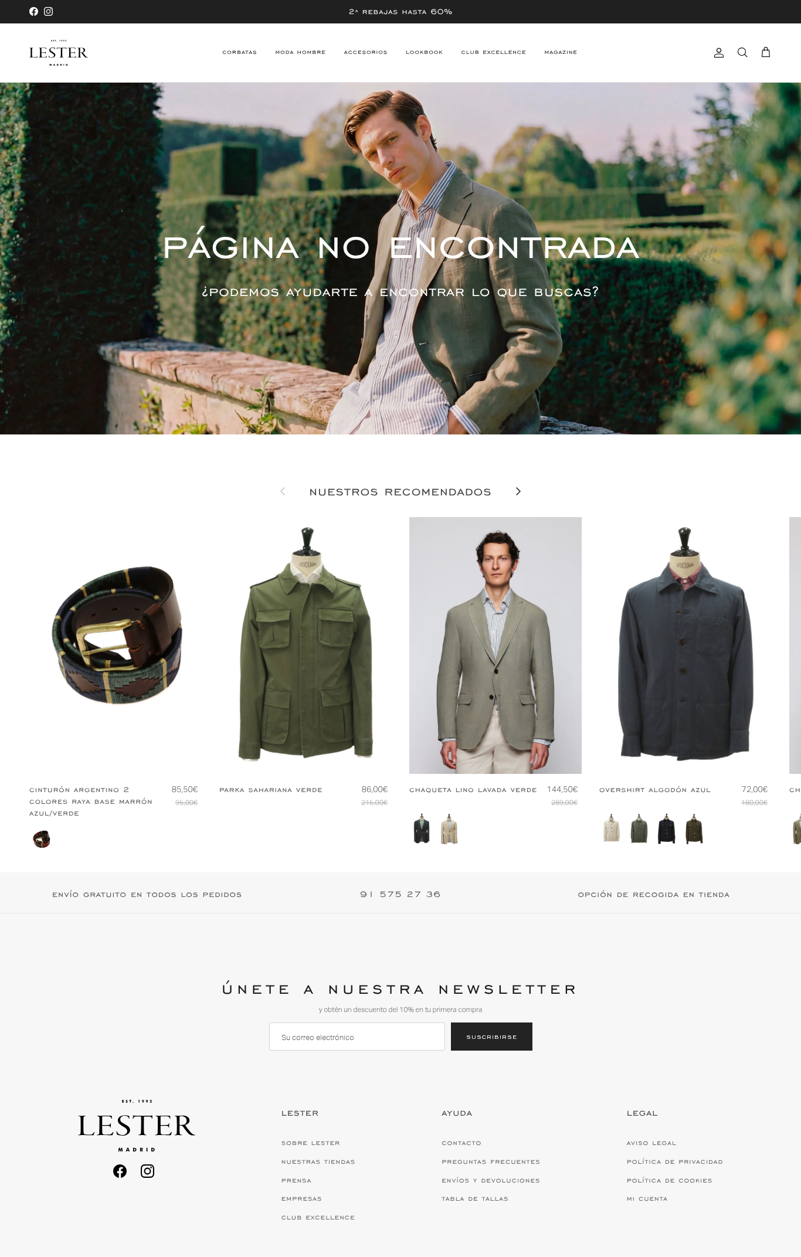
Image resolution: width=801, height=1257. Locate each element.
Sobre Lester (310, 1142)
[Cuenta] (716, 52)
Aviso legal (652, 1142)
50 (497, 755)
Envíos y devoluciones (491, 1180)
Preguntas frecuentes (491, 1161)
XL (329, 755)
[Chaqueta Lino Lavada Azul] (421, 828)
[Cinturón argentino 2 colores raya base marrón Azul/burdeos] (41, 839)
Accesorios (366, 52)
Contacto (461, 1142)
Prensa (296, 1180)
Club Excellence (494, 52)
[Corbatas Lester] (58, 53)
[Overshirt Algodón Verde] (639, 828)
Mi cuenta (647, 1198)
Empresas (302, 1198)
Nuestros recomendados (400, 492)
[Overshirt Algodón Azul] (666, 828)
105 (140, 755)
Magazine (560, 52)
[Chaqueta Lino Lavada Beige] (449, 828)
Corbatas (239, 52)
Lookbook (424, 52)
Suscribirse (491, 1036)
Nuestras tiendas (318, 1161)
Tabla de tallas (475, 1198)
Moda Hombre (300, 52)
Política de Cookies (669, 1180)
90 (91, 755)
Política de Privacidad (675, 1161)
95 (115, 755)
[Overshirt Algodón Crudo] (611, 828)
